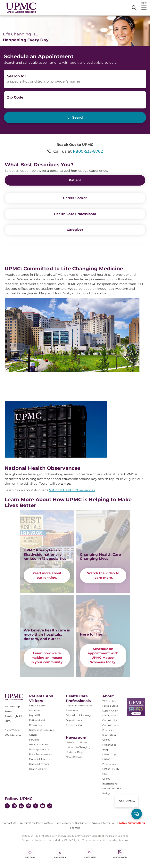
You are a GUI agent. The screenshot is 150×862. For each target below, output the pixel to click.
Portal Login (120, 857)
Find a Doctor (37, 705)
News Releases (75, 756)
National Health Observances (72, 490)
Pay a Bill (34, 715)
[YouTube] (42, 806)
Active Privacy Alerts (132, 822)
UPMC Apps (109, 754)
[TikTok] (49, 805)
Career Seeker (75, 198)
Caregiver (75, 230)
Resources (72, 710)
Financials (108, 730)
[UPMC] (21, 8)
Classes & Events (39, 764)
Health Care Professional (75, 214)
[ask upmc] (136, 814)
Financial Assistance (41, 759)
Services (34, 739)
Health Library (37, 768)
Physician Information (79, 705)
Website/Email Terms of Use (36, 822)
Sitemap (75, 827)
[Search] (134, 7)
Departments (74, 720)
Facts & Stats (110, 705)
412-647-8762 (12, 729)
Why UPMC (109, 700)
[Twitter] (35, 805)
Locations (35, 710)
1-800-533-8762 (88, 151)
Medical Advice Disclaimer (72, 822)
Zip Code (15, 97)
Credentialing (74, 725)
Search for (16, 76)
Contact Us (9, 822)
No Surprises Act (39, 749)
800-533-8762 (13, 734)
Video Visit (90, 857)
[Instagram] (14, 806)
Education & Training (78, 715)
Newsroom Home (77, 742)
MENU (143, 3)
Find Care (30, 857)
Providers (60, 857)
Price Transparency (40, 754)
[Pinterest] (28, 806)
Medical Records (39, 744)
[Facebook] (7, 806)
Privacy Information (103, 822)
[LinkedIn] (21, 806)
